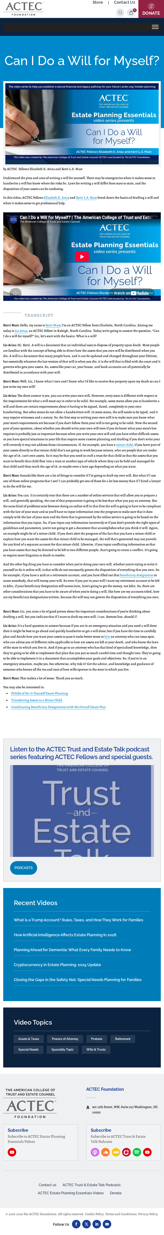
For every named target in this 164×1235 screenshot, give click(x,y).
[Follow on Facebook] (76, 1224)
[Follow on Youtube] (107, 1224)
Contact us (47, 1185)
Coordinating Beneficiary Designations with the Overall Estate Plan (58, 707)
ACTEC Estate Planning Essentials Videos (71, 1193)
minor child (124, 444)
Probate (96, 1039)
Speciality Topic (62, 1049)
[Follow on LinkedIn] (96, 1224)
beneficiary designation (136, 575)
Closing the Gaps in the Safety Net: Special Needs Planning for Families (78, 979)
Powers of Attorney (65, 1039)
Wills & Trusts (96, 1049)
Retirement (122, 1039)
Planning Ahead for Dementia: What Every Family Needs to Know (72, 950)
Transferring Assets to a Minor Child (36, 700)
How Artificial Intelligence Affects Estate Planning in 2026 (65, 935)
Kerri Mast (52, 325)
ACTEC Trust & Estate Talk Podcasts (92, 1185)
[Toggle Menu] (155, 27)
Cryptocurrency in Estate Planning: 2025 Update (57, 964)
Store (98, 2)
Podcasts (24, 868)
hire (107, 636)
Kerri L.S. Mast (86, 197)
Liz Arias (21, 330)
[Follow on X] (86, 1224)
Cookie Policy (94, 1214)
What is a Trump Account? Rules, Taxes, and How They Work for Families (78, 920)
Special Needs (28, 1049)
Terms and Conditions (120, 1214)
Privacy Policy (147, 1214)
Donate (116, 1193)
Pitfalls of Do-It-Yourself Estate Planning (39, 693)
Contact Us (124, 2)
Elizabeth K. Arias (56, 197)
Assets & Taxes (28, 1039)
